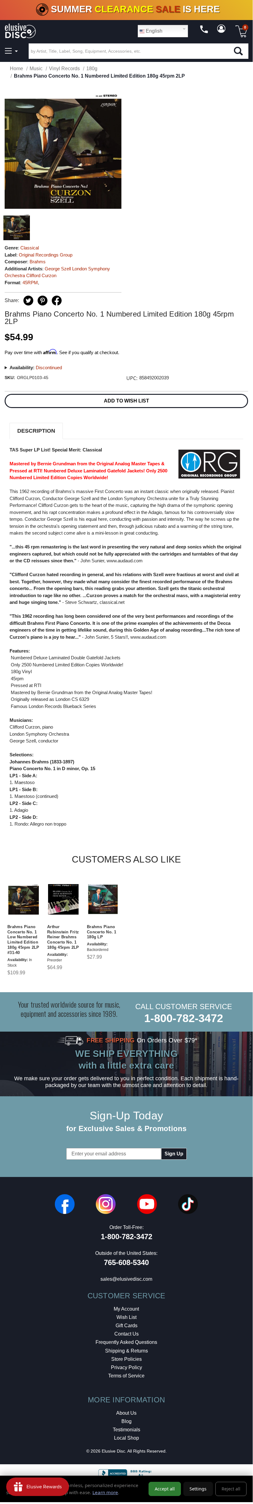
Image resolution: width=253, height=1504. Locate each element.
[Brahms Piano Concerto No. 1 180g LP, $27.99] (103, 899)
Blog (126, 1421)
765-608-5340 (126, 1262)
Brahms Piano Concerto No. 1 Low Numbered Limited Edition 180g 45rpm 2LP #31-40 (23, 939)
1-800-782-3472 (183, 1018)
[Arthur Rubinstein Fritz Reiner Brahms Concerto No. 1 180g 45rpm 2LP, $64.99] (63, 899)
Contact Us (126, 1333)
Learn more (105, 1492)
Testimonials (126, 1429)
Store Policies (126, 1359)
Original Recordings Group (45, 254)
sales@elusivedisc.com (126, 1279)
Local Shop (126, 1438)
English (153, 31)
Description (36, 431)
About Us (126, 1413)
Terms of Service (126, 1375)
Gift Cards (126, 1325)
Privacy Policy (126, 1367)
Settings (198, 1489)
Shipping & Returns (126, 1350)
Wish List (126, 1317)
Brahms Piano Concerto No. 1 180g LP (101, 932)
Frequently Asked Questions (126, 1342)
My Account (126, 1309)
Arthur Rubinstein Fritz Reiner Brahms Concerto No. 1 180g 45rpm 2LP (63, 937)
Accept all (165, 1489)
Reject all (231, 1489)
